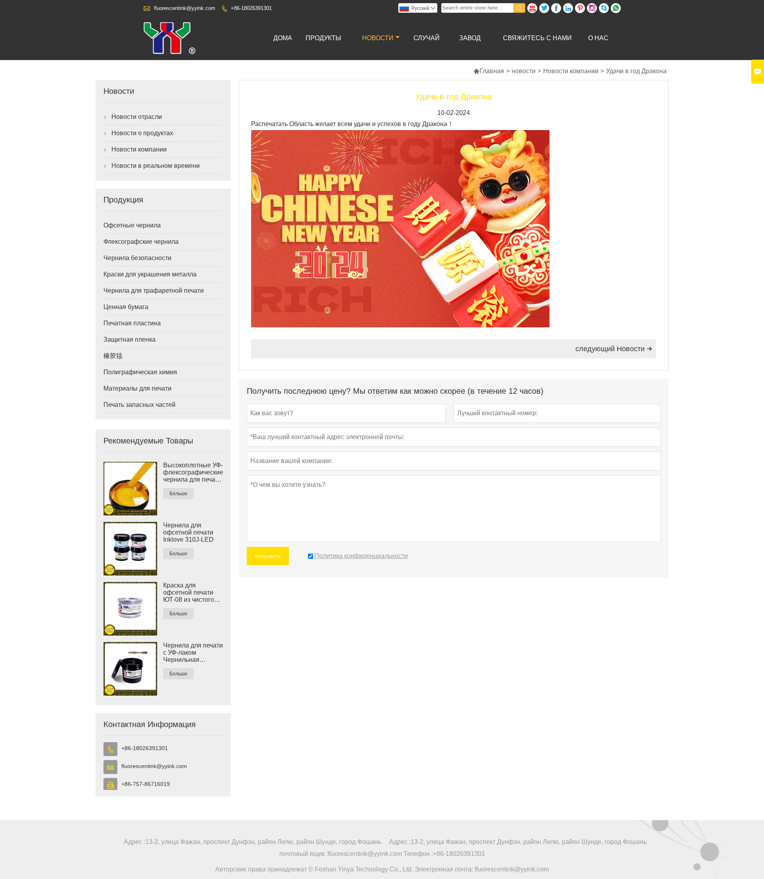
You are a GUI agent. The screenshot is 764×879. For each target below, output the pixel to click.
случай (426, 38)
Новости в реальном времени (155, 165)
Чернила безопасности (137, 258)
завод (470, 38)
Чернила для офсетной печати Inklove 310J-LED (188, 532)
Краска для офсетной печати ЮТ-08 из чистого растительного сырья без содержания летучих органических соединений (188, 592)
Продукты (323, 38)
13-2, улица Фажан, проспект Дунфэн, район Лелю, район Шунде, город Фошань (263, 841)
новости (378, 38)
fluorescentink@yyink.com (184, 8)
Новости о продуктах (142, 133)
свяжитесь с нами (537, 38)
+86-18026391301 (251, 8)
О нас (598, 38)
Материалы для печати (137, 388)
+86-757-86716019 (145, 784)
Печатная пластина (132, 323)
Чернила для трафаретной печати (153, 290)
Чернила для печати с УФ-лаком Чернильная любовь (193, 652)
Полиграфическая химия (140, 372)
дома (282, 38)
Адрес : (134, 841)
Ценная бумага (125, 306)
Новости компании (570, 71)
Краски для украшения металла (150, 274)
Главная (488, 71)
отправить (268, 556)
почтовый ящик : (303, 853)
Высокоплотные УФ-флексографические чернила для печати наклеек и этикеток (193, 472)
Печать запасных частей (139, 404)
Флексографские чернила (141, 241)
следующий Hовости (613, 349)
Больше (178, 493)
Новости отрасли (136, 116)
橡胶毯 (113, 355)
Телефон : (418, 853)
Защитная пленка (129, 339)
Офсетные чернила (132, 225)
